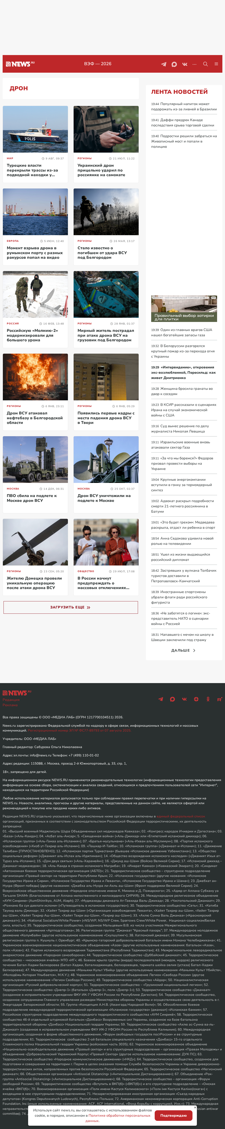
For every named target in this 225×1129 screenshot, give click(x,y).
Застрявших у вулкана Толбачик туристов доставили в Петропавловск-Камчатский (183, 576)
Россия (13, 323)
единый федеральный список (181, 816)
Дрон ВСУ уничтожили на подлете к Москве (104, 498)
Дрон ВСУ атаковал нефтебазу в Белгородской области (35, 417)
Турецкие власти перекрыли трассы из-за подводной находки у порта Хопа (32, 172)
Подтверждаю (173, 1115)
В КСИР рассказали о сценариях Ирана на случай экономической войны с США (183, 410)
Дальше (180, 650)
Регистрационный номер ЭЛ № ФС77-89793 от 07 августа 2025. (79, 730)
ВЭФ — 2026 (97, 64)
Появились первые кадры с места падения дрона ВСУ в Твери (106, 417)
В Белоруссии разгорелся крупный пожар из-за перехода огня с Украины (183, 351)
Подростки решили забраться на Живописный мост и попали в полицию (184, 141)
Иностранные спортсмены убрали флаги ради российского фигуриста (179, 597)
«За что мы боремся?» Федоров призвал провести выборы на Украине (182, 463)
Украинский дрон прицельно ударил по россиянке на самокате (101, 170)
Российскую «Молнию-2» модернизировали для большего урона (32, 335)
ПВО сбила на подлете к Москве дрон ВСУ (32, 498)
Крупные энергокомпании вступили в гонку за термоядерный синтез (181, 485)
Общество (86, 571)
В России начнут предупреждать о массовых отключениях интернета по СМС (102, 585)
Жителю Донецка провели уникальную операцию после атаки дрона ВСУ (34, 583)
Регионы (85, 158)
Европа (13, 241)
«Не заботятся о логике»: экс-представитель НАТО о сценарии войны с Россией (180, 618)
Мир (10, 158)
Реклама (10, 705)
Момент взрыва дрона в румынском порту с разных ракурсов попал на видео (35, 252)
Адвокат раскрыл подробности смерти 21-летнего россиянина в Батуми (182, 506)
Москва (13, 488)
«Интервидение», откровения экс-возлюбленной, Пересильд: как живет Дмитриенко (183, 372)
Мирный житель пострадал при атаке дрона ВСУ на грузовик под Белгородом (106, 335)
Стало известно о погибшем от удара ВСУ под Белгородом (102, 252)
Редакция (11, 699)
